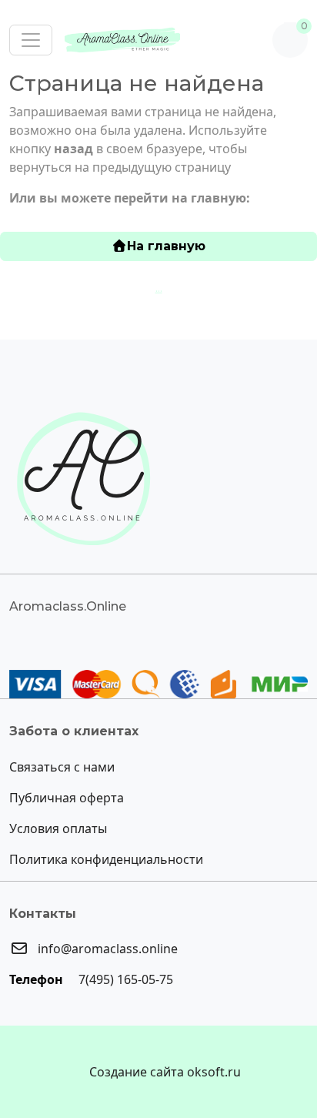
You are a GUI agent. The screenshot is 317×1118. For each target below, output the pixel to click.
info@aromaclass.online (106, 948)
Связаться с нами (62, 766)
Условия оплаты (58, 828)
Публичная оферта (66, 797)
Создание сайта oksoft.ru (165, 1071)
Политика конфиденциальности (106, 859)
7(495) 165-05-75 (124, 979)
